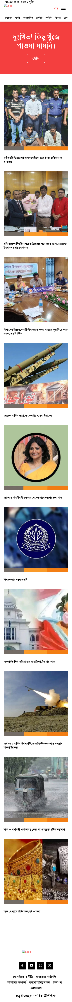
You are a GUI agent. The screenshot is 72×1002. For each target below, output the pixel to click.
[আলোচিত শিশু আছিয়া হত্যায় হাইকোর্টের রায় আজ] (36, 621)
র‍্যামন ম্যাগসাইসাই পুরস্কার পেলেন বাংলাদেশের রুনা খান (33, 498)
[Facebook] (22, 965)
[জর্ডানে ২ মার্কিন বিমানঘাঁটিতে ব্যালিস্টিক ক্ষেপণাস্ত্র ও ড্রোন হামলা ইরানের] (36, 703)
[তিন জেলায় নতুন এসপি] (36, 539)
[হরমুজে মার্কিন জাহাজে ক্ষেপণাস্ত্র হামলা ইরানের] (36, 375)
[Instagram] (40, 965)
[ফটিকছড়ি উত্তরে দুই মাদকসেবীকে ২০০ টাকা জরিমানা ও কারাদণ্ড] (36, 117)
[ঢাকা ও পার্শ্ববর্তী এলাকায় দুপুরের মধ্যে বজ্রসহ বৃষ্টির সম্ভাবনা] (36, 789)
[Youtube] (31, 965)
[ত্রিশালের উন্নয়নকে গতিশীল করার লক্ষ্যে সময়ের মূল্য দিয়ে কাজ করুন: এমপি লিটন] (36, 289)
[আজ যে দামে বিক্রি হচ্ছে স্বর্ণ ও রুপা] (36, 871)
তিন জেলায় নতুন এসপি (15, 580)
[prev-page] (6, 919)
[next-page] (12, 919)
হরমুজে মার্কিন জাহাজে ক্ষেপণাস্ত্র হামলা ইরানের (28, 416)
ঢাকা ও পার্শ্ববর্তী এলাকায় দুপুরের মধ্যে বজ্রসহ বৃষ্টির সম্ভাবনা (34, 829)
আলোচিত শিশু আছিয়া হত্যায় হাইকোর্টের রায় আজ (29, 662)
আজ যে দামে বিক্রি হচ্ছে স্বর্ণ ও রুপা (22, 911)
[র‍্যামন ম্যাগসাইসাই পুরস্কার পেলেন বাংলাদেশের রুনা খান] (36, 457)
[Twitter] (50, 965)
